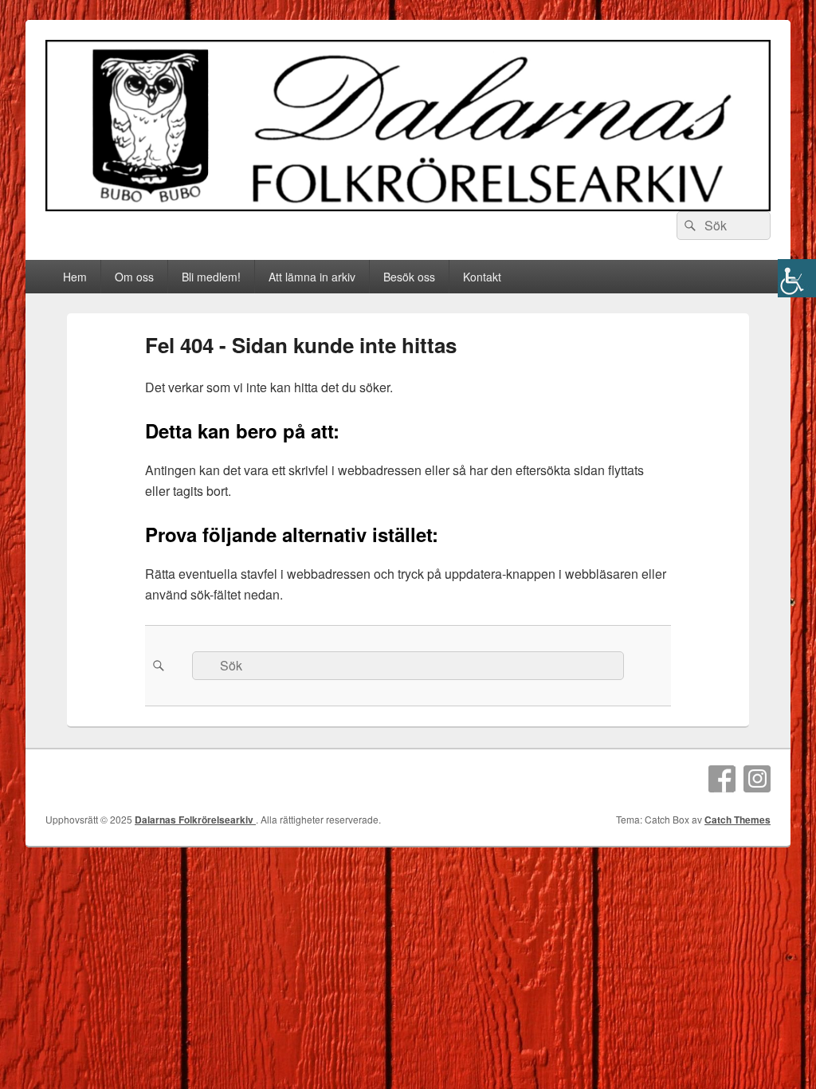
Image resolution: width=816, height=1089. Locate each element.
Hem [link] (75, 277)
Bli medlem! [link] (211, 277)
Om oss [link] (134, 277)
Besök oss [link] (409, 277)
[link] (797, 278)
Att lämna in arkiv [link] (312, 277)
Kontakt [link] (482, 277)
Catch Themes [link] (737, 819)
